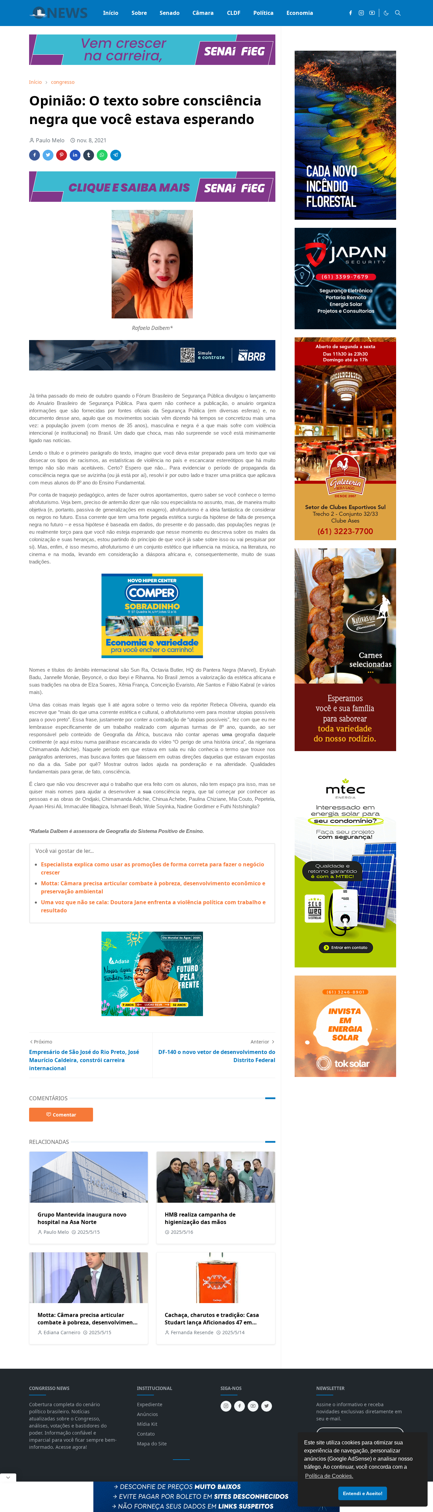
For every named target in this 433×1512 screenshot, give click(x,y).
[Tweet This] (48, 155)
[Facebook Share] (34, 155)
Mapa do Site (152, 1443)
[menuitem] (111, 13)
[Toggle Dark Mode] (386, 13)
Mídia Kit (147, 1424)
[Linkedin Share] (75, 155)
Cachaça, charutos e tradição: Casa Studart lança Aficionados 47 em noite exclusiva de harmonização (212, 1322)
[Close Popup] (8, 1477)
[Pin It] (61, 155)
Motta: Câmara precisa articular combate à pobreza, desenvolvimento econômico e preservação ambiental (88, 1322)
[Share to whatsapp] (102, 155)
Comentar (64, 1114)
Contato (146, 1434)
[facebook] (350, 13)
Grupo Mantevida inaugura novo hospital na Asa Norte (82, 1218)
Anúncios (147, 1414)
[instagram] (361, 13)
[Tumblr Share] (88, 155)
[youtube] (372, 13)
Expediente (149, 1404)
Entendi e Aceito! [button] (363, 1493)
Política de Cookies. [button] (329, 1476)
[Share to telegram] (115, 155)
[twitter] (266, 1406)
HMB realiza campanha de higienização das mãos (200, 1218)
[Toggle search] (398, 13)
